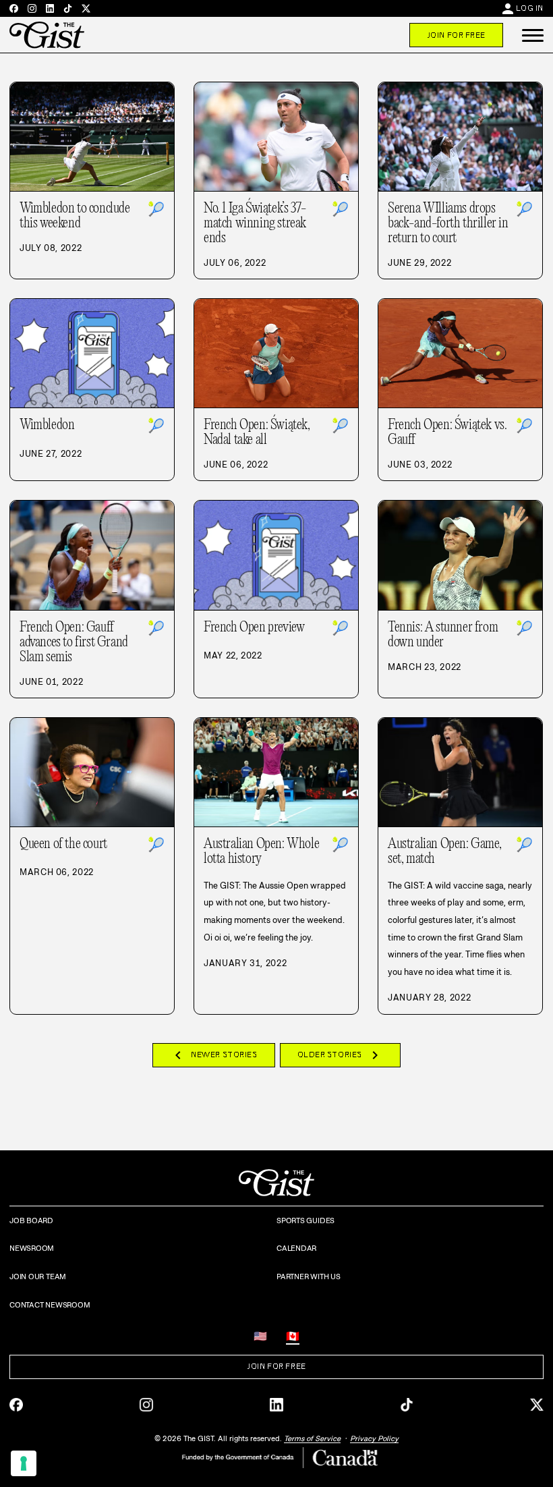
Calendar (296, 1248)
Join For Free (456, 35)
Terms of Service (312, 1438)
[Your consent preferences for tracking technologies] (23, 1463)
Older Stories (340, 1055)
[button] (533, 35)
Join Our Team (37, 1276)
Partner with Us (308, 1276)
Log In (530, 8)
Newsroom (31, 1248)
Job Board (31, 1220)
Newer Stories (213, 1055)
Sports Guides (305, 1220)
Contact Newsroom (49, 1305)
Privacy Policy (374, 1438)
